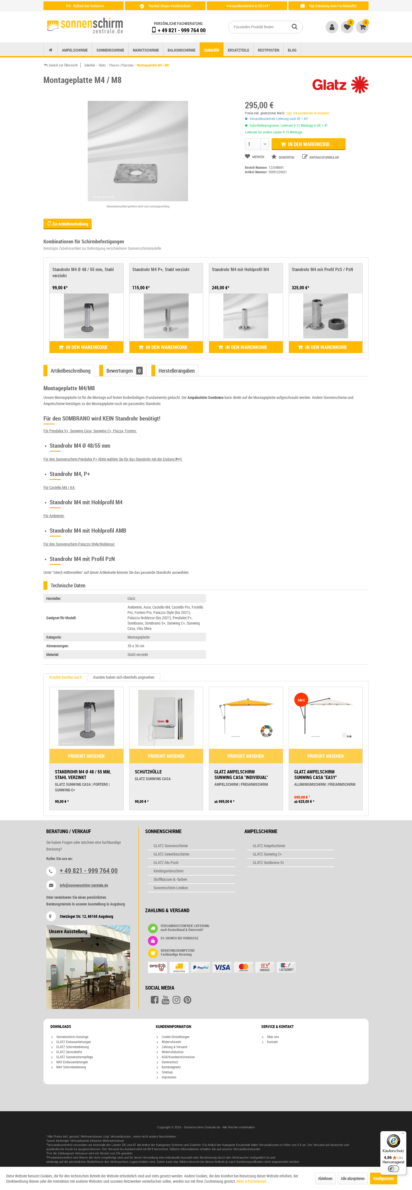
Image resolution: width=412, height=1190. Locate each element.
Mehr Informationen (252, 1181)
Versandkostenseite (246, 1149)
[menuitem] (265, 27)
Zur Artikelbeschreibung (70, 224)
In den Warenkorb (308, 144)
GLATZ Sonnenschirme (171, 845)
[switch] (393, 1168)
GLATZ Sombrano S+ (268, 862)
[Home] (50, 50)
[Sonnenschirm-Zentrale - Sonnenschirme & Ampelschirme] (84, 25)
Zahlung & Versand (174, 1047)
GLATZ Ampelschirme (269, 845)
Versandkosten (121, 1136)
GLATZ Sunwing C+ (267, 854)
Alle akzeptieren (353, 1178)
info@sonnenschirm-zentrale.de (84, 885)
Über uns (272, 1036)
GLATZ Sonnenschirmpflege (74, 1057)
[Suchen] (294, 26)
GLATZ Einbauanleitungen (73, 1041)
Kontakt (272, 1041)
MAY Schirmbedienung (70, 1067)
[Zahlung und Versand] (233, 968)
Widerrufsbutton (172, 1052)
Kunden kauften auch (65, 677)
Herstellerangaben (177, 370)
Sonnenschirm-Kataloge (71, 1036)
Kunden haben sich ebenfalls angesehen (123, 677)
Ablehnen (325, 1178)
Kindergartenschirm (168, 871)
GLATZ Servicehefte (68, 1052)
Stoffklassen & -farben (170, 879)
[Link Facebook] (154, 999)
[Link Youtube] (165, 999)
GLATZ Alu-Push (166, 862)
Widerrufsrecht (171, 1041)
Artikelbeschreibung (71, 370)
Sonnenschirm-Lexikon (171, 887)
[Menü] (403, 1134)
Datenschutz (169, 1062)
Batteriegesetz (171, 1067)
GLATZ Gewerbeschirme (171, 854)
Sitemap (167, 1072)
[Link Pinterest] (187, 999)
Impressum (168, 1077)
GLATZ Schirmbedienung (72, 1047)
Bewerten (286, 157)
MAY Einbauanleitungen (71, 1062)
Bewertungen (124, 370)
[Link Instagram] (176, 999)
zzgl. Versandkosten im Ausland (307, 113)
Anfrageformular (324, 157)
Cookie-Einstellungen (175, 1036)
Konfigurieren (383, 1178)
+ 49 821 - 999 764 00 (181, 30)
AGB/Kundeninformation (178, 1057)
